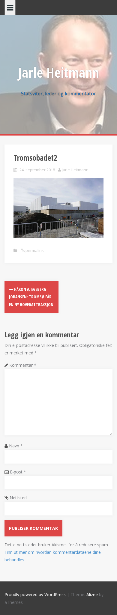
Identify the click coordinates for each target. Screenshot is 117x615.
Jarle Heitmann (58, 72)
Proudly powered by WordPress (35, 594)
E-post (18, 472)
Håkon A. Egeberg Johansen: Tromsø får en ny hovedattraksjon (31, 296)
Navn (16, 446)
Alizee (92, 594)
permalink (34, 250)
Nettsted (18, 497)
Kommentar (22, 365)
